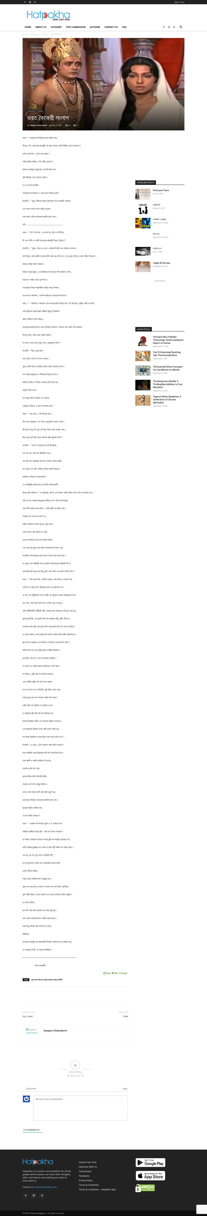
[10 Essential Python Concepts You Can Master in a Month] (142, 370)
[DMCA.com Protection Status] (145, 1191)
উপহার (125, 1016)
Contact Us (111, 27)
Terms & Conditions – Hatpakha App (97, 1189)
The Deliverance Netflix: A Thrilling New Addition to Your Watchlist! (168, 384)
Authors (95, 27)
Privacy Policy (85, 1180)
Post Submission (76, 27)
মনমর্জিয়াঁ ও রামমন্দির (159, 219)
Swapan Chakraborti (38, 125)
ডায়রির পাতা (157, 248)
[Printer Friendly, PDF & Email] (115, 973)
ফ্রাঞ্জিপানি (156, 205)
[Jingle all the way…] (142, 266)
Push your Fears (161, 190)
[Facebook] (25, 2)
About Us (40, 27)
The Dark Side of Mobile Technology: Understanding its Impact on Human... (168, 340)
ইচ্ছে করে (156, 234)
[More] (127, 998)
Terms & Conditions (89, 1184)
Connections (85, 1171)
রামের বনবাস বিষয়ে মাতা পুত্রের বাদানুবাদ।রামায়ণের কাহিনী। (47, 979)
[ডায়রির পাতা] (142, 251)
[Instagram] (30, 2)
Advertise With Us (88, 1166)
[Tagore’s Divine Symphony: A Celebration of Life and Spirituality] (142, 400)
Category (56, 27)
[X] (35, 2)
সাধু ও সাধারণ (28, 1016)
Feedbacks (84, 1175)
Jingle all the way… (162, 263)
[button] (180, 27)
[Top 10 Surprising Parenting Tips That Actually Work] (142, 356)
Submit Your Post (87, 1162)
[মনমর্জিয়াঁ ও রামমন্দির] (142, 223)
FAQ (124, 27)
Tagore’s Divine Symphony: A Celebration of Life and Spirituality (167, 399)
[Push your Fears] (142, 194)
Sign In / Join (179, 2)
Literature (35, 34)
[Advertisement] (129, 15)
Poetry (44, 34)
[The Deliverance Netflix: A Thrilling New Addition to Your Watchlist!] (142, 385)
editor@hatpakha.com (46, 1187)
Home (28, 27)
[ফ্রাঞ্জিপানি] (142, 208)
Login (125, 1088)
